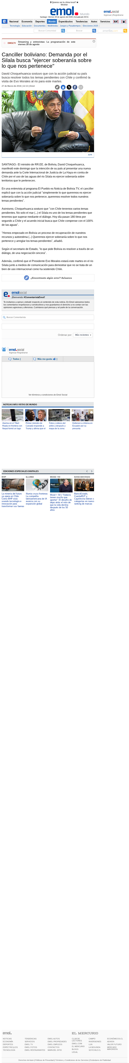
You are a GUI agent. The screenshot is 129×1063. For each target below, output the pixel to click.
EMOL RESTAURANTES (35, 1050)
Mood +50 (55, 477)
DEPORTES (8, 1044)
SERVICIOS (30, 1042)
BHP (4, 477)
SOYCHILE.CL (95, 1050)
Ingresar (107, 15)
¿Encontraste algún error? (51, 278)
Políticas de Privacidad (44, 1060)
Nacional (13, 21)
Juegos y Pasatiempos (70, 26)
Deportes (40, 21)
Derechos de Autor (26, 1060)
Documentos (40, 26)
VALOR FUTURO (114, 1044)
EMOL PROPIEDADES (57, 1042)
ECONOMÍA (8, 1042)
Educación (27, 26)
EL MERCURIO (78, 1046)
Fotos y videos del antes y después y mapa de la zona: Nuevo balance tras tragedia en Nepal (58, 428)
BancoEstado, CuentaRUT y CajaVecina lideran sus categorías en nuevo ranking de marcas (85, 498)
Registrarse (118, 15)
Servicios (105, 21)
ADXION (110, 1042)
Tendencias (82, 21)
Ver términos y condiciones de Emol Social (48, 395)
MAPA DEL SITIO (55, 1050)
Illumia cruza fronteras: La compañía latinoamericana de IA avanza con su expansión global (37, 498)
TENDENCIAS (30, 1039)
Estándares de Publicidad (100, 1060)
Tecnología (15, 26)
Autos (94, 21)
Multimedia (53, 26)
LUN (90, 1044)
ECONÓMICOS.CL (115, 1039)
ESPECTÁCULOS (10, 1047)
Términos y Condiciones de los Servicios (72, 1060)
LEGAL (75, 1052)
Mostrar (64, 5)
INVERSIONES (95, 1042)
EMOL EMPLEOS (55, 1044)
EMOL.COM (77, 1044)
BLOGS (75, 1049)
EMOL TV (29, 1044)
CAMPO (92, 1039)
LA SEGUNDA (94, 1047)
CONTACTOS (53, 1047)
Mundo (52, 21)
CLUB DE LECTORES (77, 1040)
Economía (27, 21)
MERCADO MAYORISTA (112, 1048)
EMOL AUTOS (54, 1039)
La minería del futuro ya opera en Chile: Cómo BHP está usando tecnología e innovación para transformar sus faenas (13, 500)
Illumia (30, 477)
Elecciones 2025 (90, 26)
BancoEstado (82, 477)
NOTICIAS (7, 1039)
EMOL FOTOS (31, 1047)
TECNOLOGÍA (9, 1050)
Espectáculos (66, 21)
